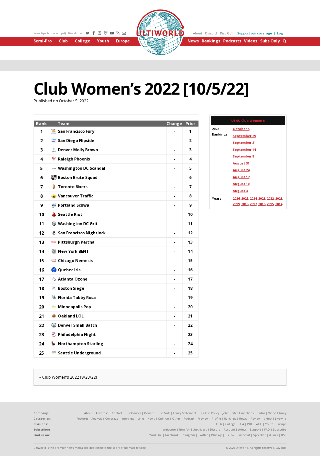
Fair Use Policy (209, 413)
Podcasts (232, 41)
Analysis (97, 418)
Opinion (163, 418)
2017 (253, 204)
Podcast (189, 418)
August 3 (240, 190)
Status (261, 413)
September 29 (244, 136)
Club (63, 41)
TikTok (229, 435)
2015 (270, 204)
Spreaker (259, 435)
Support (255, 429)
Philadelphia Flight (77, 334)
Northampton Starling (80, 343)
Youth (103, 41)
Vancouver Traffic (75, 196)
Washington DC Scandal (81, 168)
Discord (211, 33)
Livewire (280, 418)
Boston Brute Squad (78, 177)
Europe (123, 41)
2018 (244, 204)
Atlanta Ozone (73, 279)
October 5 (241, 129)
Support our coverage (254, 33)
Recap (243, 418)
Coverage (111, 418)
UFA (241, 424)
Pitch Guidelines (243, 413)
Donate (149, 413)
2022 (270, 198)
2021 (278, 198)
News (193, 41)
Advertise (102, 413)
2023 (261, 198)
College (82, 41)
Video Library (277, 413)
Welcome (169, 429)
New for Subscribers (193, 429)
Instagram (188, 435)
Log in (281, 33)
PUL (249, 424)
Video (268, 418)
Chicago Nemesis (75, 260)
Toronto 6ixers (73, 186)
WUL (259, 424)
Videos (250, 41)
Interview (128, 418)
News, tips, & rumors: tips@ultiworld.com (58, 33)
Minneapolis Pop (74, 306)
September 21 (244, 142)
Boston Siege (71, 288)
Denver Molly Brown (78, 149)
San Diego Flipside (76, 140)
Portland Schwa (73, 205)
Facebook (171, 435)
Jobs (225, 413)
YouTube (155, 435)
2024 (253, 198)
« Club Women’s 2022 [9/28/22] (68, 377)
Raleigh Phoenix (74, 159)
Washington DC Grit (78, 223)
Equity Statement (184, 413)
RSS (283, 435)
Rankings (211, 41)
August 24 (241, 170)
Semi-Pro (43, 41)
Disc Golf (227, 33)
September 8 (243, 156)
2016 (261, 204)
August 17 (241, 177)
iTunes (273, 435)
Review (255, 418)
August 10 (241, 183)
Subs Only (270, 41)
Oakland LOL (71, 316)
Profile (216, 418)
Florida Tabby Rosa (77, 297)
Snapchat (244, 435)
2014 (278, 204)
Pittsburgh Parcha (76, 242)
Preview (203, 418)
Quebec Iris (69, 270)
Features (82, 418)
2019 (236, 204)
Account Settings (235, 429)
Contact (117, 413)
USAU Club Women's (248, 120)
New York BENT (73, 251)
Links (141, 418)
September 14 (244, 149)
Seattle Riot (70, 214)
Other (176, 418)
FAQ (267, 429)
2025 (244, 198)
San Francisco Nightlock (82, 233)
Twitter (203, 435)
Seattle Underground (79, 353)
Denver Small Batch (77, 325)
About (197, 33)
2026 (236, 198)
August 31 (241, 163)
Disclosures (133, 413)
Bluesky (216, 435)
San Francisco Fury (76, 131)
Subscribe (279, 429)
